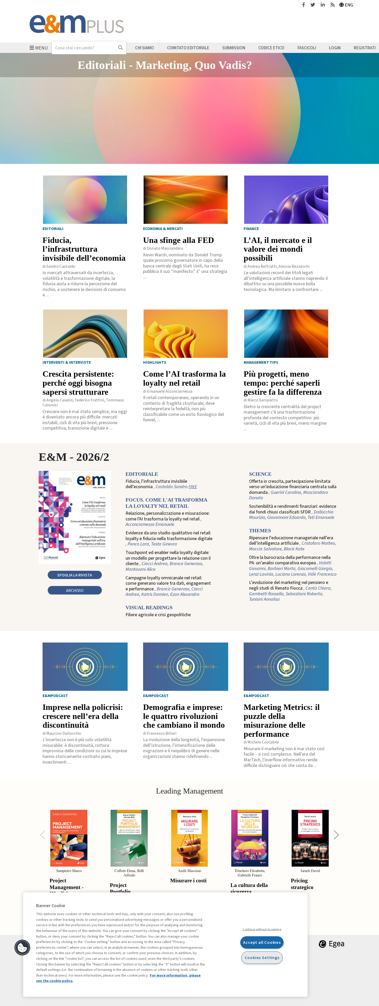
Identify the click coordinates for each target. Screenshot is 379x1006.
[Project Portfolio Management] (129, 838)
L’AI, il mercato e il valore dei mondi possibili (278, 249)
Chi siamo (144, 48)
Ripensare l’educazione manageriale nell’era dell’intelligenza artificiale (292, 543)
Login (335, 48)
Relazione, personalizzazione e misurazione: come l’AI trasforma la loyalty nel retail (168, 519)
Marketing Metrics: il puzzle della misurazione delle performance (282, 721)
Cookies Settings (262, 958)
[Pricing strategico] (310, 838)
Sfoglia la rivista (74, 575)
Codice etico (271, 48)
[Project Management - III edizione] (68, 838)
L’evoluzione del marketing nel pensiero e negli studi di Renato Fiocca (290, 591)
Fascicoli (307, 48)
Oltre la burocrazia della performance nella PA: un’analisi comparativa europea (292, 566)
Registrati (365, 48)
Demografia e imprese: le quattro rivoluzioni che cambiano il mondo (184, 716)
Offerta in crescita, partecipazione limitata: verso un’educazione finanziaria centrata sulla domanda (292, 490)
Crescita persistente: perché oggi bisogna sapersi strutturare (78, 382)
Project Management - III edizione (67, 887)
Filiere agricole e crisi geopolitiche (158, 615)
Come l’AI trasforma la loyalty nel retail (184, 378)
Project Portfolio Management (125, 891)
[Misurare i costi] (189, 838)
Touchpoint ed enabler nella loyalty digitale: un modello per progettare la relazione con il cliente (168, 561)
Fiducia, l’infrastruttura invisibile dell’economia (84, 249)
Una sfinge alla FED (178, 240)
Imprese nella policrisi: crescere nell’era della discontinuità (83, 716)
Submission (233, 48)
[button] (22, 947)
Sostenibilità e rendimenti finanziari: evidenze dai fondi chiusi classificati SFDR (292, 512)
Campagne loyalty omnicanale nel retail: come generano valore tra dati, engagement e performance (168, 586)
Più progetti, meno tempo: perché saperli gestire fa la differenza (283, 382)
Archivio (75, 590)
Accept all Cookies (262, 942)
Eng (349, 5)
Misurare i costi (188, 880)
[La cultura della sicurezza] (249, 838)
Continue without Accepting (262, 929)
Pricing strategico (302, 883)
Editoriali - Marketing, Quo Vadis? (165, 65)
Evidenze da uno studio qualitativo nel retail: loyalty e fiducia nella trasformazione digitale (169, 538)
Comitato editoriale (188, 48)
